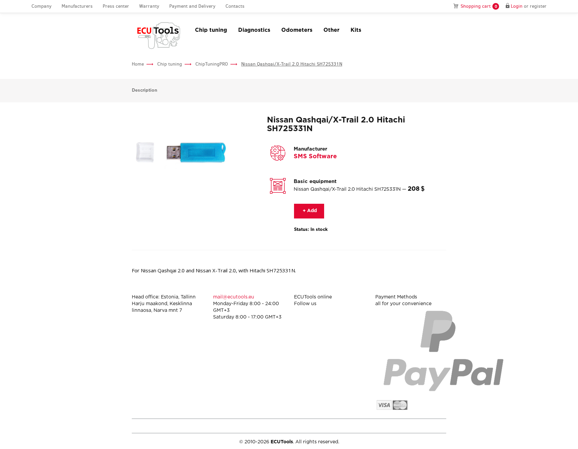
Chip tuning (211, 30)
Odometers (296, 30)
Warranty (149, 6)
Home (138, 64)
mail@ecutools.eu (233, 297)
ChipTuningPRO (211, 64)
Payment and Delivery (192, 6)
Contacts (235, 6)
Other (331, 30)
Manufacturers (77, 6)
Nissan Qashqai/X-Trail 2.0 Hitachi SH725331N (291, 64)
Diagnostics (254, 30)
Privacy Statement (389, 426)
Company (41, 6)
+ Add (309, 211)
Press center (116, 6)
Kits (356, 30)
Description (144, 90)
